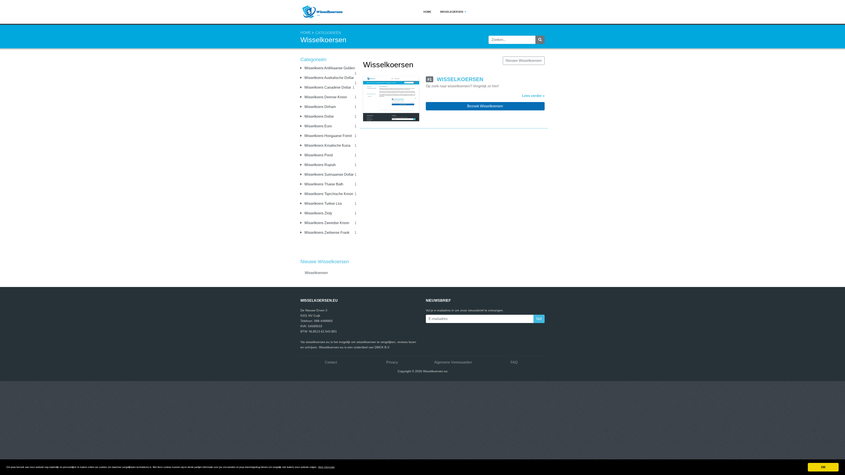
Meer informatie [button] (326, 467)
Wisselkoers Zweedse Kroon (326, 223)
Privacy (392, 362)
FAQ (514, 362)
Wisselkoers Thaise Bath (323, 184)
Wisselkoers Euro (317, 126)
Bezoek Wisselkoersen (485, 106)
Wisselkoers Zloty (317, 213)
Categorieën (328, 33)
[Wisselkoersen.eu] (322, 12)
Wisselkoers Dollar (318, 116)
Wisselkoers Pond (318, 155)
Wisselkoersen (451, 11)
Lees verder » (533, 96)
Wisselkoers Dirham (319, 107)
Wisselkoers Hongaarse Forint (327, 136)
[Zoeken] (540, 40)
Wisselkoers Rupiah (319, 165)
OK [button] (823, 467)
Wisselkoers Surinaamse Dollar (328, 174)
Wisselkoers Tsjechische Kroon (328, 194)
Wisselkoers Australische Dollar (328, 78)
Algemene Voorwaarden (453, 362)
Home (427, 11)
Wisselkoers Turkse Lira (322, 203)
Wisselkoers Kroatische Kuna (326, 145)
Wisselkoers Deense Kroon (325, 97)
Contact (331, 362)
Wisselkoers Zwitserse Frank (326, 232)
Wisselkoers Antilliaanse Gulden (329, 68)
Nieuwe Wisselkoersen (524, 60)
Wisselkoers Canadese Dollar (327, 87)
